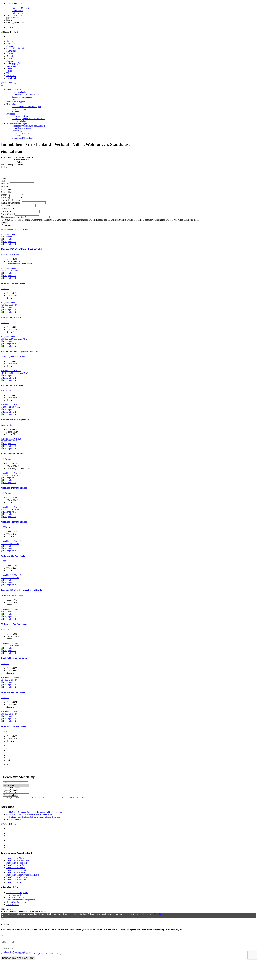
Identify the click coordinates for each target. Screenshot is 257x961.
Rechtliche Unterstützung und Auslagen (28, 126)
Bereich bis (6, 192)
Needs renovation (175, 220)
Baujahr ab (5, 205)
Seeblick (17, 220)
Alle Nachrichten (13, 819)
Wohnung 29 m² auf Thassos (14, 488)
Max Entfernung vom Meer (12, 217)
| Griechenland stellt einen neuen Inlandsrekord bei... (33, 817)
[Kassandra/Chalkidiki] (16, 788)
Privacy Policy (38, 954)
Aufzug (7, 220)
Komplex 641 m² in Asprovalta (15, 419)
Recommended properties (17, 892)
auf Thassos (6, 391)
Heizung (50, 220)
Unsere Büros (17, 10)
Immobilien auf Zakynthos (17, 870)
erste (8, 764)
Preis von (5, 184)
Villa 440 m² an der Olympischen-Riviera (19, 351)
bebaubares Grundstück (155, 220)
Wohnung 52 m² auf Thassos (14, 522)
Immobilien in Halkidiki (16, 863)
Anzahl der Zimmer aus (11, 200)
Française (10, 61)
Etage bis (5, 197)
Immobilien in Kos (14, 882)
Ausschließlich (192, 220)
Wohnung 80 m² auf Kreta (13, 692)
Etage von (5, 195)
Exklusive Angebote (15, 897)
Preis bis (4, 186)
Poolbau (15, 111)
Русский (10, 46)
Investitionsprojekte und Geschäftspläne (28, 118)
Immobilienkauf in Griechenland (25, 94)
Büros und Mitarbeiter (21, 8)
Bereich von (6, 189)
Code (3, 178)
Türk (8, 73)
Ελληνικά (10, 43)
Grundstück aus (7, 211)
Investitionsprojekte (20, 116)
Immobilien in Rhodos (15, 867)
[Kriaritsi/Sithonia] (16, 792)
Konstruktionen (13, 104)
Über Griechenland (20, 92)
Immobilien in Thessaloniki (17, 860)
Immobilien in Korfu (15, 865)
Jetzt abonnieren (10, 795)
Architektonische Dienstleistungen (26, 106)
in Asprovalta (6, 425)
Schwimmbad (62, 220)
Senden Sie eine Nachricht (18, 957)
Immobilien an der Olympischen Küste (22, 875)
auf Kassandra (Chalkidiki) (12, 254)
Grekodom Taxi (18, 135)
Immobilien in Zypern (15, 102)
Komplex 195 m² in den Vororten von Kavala (21, 590)
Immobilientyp (7, 164)
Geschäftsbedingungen (16, 902)
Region (4, 167)
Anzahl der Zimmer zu (10, 203)
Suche (4, 223)
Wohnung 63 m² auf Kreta (13, 556)
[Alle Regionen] (16, 785)
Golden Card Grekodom (22, 138)
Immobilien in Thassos (16, 872)
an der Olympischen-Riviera (13, 357)
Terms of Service (51, 954)
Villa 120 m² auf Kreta (11, 317)
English (9, 41)
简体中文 (10, 53)
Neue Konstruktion (99, 220)
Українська (11, 75)
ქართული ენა (13, 63)
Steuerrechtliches (19, 121)
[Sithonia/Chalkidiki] (16, 790)
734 (8, 760)
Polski (9, 68)
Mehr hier (158, 914)
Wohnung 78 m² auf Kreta (13, 283)
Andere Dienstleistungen (16, 123)
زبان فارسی (11, 66)
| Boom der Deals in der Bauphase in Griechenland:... (34, 812)
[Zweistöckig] (22, 164)
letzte (8, 767)
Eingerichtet (38, 220)
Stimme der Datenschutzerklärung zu (17, 952)
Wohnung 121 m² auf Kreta (13, 726)
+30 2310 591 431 (14, 15)
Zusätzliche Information (22, 97)
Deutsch (9, 56)
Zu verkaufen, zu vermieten (12, 157)
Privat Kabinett (12, 904)
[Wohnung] (22, 162)
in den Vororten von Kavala (12, 595)
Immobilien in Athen (15, 858)
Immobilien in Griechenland (18, 90)
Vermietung (17, 130)
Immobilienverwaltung (21, 128)
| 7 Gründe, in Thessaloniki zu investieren (29, 814)
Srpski (9, 71)
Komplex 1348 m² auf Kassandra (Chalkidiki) (21, 249)
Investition (10, 114)
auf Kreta (5, 288)
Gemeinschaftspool (80, 220)
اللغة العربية (11, 78)
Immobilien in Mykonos (16, 877)
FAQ (14, 99)
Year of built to (7, 208)
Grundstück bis (7, 214)
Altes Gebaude (135, 220)
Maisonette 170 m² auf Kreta (14, 624)
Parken (27, 220)
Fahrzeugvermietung (20, 133)
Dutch (9, 58)
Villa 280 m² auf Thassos (12, 385)
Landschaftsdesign (19, 109)
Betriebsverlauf (18, 13)
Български (11, 51)
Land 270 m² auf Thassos (12, 454)
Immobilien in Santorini (16, 880)
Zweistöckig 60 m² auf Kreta (14, 658)
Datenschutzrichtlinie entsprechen (82, 798)
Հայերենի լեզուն (15, 48)
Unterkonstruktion (118, 220)
